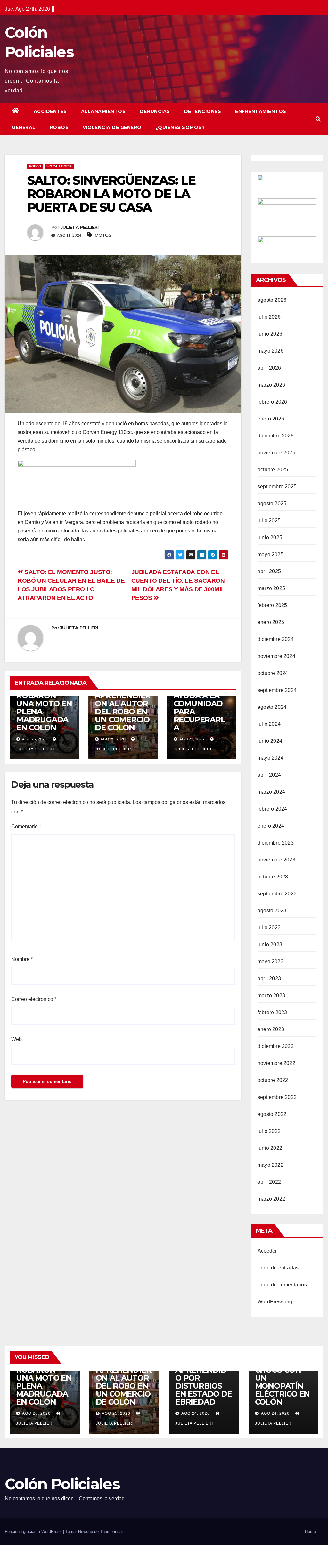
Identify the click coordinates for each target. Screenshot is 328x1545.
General (24, 127)
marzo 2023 (271, 995)
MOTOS (103, 235)
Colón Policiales (62, 1484)
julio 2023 (269, 927)
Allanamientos (103, 111)
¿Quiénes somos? (180, 127)
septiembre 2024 (277, 690)
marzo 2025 (271, 588)
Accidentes (50, 111)
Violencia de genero (112, 127)
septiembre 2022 (277, 1097)
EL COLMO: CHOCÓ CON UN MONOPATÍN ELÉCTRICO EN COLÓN (282, 1381)
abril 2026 (269, 368)
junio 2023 (270, 944)
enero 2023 (271, 1029)
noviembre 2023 (276, 859)
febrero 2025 (272, 605)
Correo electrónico (33, 999)
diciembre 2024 (276, 639)
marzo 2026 (271, 385)
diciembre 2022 (276, 1046)
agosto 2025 (272, 503)
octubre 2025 (273, 469)
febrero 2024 (272, 809)
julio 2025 (269, 520)
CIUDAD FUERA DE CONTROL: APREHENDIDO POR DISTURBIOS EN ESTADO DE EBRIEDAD (203, 1373)
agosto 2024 (272, 707)
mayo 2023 (270, 961)
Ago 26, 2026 (36, 1413)
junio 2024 (270, 741)
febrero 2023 (272, 1012)
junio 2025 (270, 537)
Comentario (26, 826)
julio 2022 (269, 1131)
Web (16, 1039)
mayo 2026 (270, 351)
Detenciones (202, 111)
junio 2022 (270, 1148)
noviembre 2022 (276, 1063)
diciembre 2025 (276, 435)
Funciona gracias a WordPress (34, 1531)
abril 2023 (269, 978)
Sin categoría (59, 166)
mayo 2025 (270, 554)
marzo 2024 (271, 792)
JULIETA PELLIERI (80, 227)
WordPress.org (275, 1301)
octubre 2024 (273, 673)
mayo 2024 (270, 758)
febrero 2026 (272, 401)
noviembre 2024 (276, 656)
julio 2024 (269, 724)
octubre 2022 (273, 1080)
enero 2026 (271, 418)
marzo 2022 (271, 1199)
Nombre (22, 959)
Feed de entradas (278, 1267)
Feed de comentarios (282, 1284)
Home (310, 1531)
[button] (318, 119)
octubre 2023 (273, 876)
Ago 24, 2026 (195, 1413)
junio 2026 (270, 334)
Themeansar (111, 1531)
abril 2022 (269, 1182)
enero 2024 (271, 826)
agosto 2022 (272, 1114)
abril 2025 (269, 571)
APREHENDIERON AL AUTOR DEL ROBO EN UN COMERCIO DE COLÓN (123, 711)
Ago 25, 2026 (116, 1413)
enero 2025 (271, 622)
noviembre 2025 (276, 452)
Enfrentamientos (260, 111)
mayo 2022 (270, 1165)
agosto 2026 (272, 300)
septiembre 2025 (277, 486)
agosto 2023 (272, 910)
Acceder (267, 1250)
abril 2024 (269, 775)
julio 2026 (269, 317)
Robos (59, 127)
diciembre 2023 (276, 842)
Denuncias (155, 111)
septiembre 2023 (277, 893)
